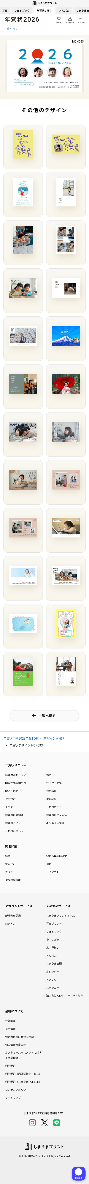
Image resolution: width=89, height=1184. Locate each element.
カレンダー (52, 971)
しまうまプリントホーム (60, 915)
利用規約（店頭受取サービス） (23, 1073)
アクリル (51, 979)
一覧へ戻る (11, 29)
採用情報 (10, 1028)
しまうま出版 (54, 963)
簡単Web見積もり (15, 783)
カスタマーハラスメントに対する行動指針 (23, 1055)
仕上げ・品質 (54, 783)
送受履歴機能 (13, 880)
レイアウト (52, 872)
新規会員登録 (13, 915)
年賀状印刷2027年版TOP (20, 738)
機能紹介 (51, 798)
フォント (10, 872)
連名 (48, 864)
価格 (48, 775)
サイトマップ (13, 1097)
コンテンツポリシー (17, 1089)
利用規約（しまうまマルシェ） (23, 1081)
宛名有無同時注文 (56, 856)
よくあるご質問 (55, 822)
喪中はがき (52, 939)
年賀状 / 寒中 (44, 10)
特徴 (7, 856)
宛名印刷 (51, 791)
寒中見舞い (52, 947)
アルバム (64, 10)
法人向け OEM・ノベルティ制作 (64, 995)
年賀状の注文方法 (56, 814)
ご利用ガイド (54, 806)
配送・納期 (11, 791)
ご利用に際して (14, 830)
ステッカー (52, 987)
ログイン (10, 923)
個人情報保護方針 (15, 1044)
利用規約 (10, 1065)
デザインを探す (54, 738)
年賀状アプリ (13, 822)
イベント (10, 806)
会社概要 (10, 1020)
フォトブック (22, 10)
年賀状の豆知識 (14, 814)
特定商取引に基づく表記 (19, 1036)
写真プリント (54, 923)
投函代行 (10, 798)
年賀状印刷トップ (15, 775)
